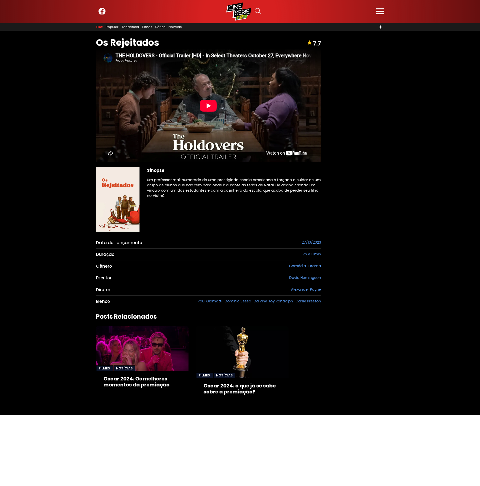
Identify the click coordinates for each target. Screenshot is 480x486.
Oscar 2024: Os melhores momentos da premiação (137, 381)
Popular (112, 27)
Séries (160, 27)
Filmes (147, 27)
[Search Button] (258, 11)
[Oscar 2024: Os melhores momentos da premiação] (142, 348)
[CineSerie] (238, 12)
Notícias (124, 368)
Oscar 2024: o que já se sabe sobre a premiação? (240, 388)
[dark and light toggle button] (380, 27)
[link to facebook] (102, 14)
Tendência (130, 27)
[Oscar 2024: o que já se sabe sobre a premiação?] (242, 352)
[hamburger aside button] (380, 11)
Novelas (175, 27)
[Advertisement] (150, 450)
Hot (99, 27)
